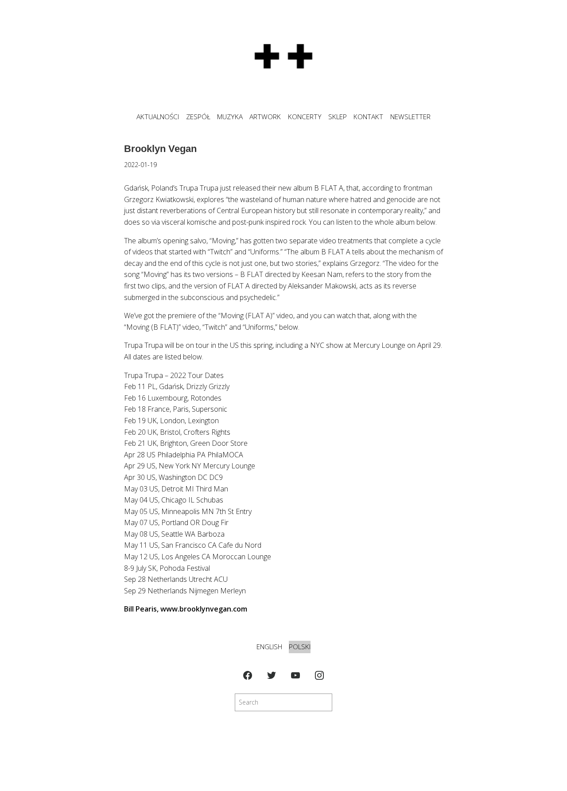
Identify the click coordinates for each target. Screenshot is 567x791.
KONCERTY (305, 116)
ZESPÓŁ (198, 116)
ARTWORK (265, 116)
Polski (300, 646)
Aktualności (157, 116)
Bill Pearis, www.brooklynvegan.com (185, 609)
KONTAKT (368, 116)
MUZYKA (230, 116)
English (269, 646)
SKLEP (337, 116)
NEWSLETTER (410, 116)
